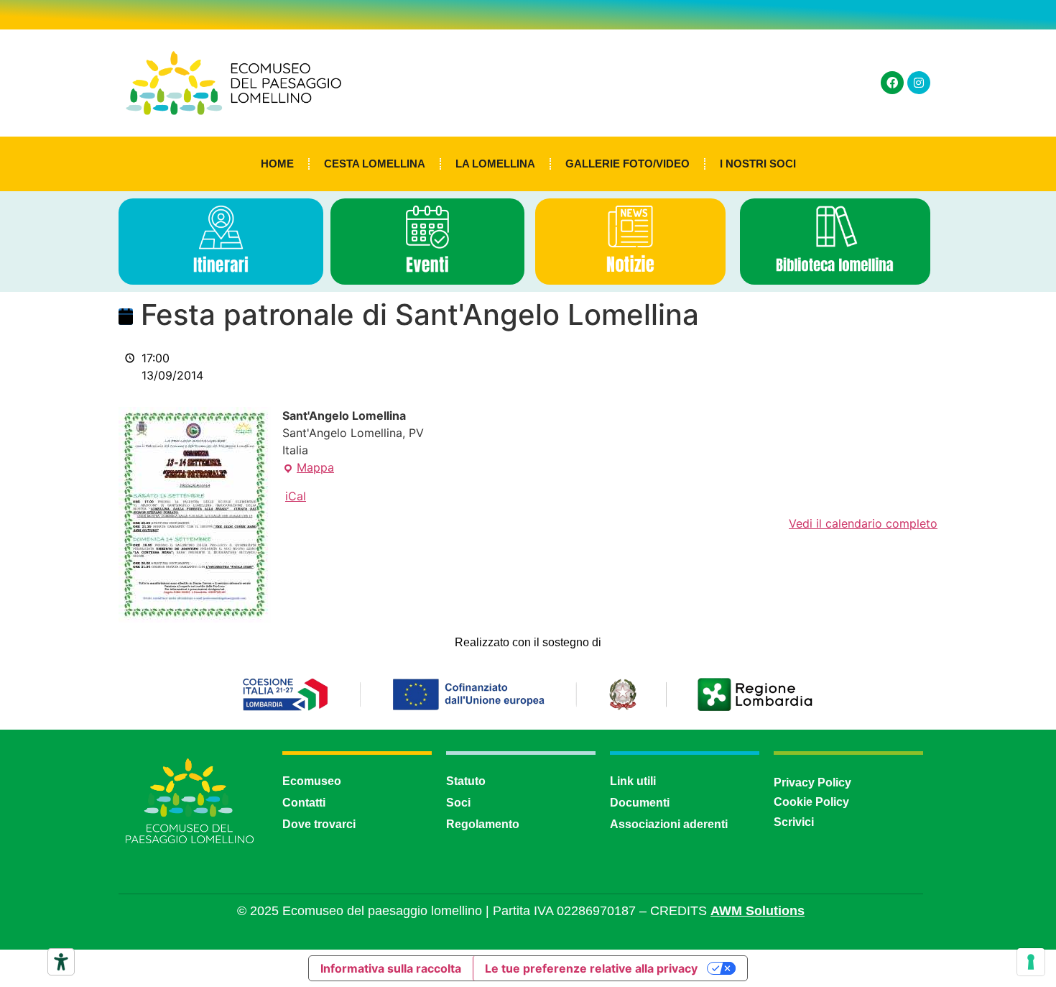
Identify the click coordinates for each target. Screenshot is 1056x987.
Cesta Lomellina (374, 163)
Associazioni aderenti (669, 824)
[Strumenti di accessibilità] (61, 961)
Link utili (633, 781)
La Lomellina (495, 163)
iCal (295, 496)
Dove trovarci (319, 824)
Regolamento (482, 824)
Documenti (640, 803)
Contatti (303, 803)
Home (277, 163)
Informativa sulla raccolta (390, 968)
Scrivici (794, 822)
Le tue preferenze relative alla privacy (591, 968)
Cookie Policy (811, 802)
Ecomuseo (311, 781)
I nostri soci (758, 163)
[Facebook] (892, 82)
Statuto (466, 781)
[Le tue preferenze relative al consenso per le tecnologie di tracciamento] (1031, 961)
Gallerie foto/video (627, 163)
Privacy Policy (812, 782)
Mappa (308, 466)
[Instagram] (918, 82)
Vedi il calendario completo (863, 523)
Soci (458, 803)
